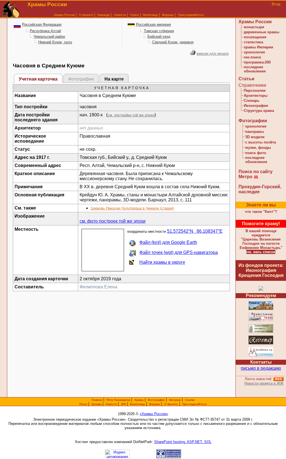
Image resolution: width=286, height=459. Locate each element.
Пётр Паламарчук (118, 399)
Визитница (150, 15)
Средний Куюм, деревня (173, 42)
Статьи (246, 78)
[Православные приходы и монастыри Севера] (261, 331)
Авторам (175, 399)
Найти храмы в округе (162, 262)
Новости (120, 15)
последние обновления (255, 69)
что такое (261, 212)
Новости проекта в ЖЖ (263, 383)
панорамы (254, 132)
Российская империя (153, 24)
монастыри (254, 27)
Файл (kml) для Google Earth (168, 242)
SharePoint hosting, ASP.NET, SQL (182, 442)
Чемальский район (49, 36)
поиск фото (255, 153)
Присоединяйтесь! (191, 15)
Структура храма (259, 111)
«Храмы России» (154, 414)
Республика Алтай (45, 31)
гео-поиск (252, 57)
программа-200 (257, 62)
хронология (254, 52)
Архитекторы (256, 95)
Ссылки (190, 399)
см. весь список (260, 252)
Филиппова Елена (98, 286)
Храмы (139, 399)
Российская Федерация (41, 24)
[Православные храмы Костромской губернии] (261, 320)
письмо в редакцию (261, 368)
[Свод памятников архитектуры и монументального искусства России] (261, 309)
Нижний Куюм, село (55, 42)
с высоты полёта (260, 142)
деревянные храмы (261, 32)
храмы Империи (258, 47)
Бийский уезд (158, 36)
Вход (276, 4)
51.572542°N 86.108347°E (195, 231)
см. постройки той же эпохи (131, 115)
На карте (114, 79)
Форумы (168, 15)
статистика (253, 42)
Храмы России (64, 15)
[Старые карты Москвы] (261, 343)
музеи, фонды (258, 147)
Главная (97, 399)
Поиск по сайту (256, 171)
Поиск (134, 15)
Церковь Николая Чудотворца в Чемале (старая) (132, 208)
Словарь (251, 100)
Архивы (96, 404)
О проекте (171, 404)
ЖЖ (123, 404)
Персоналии (255, 90)
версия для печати (212, 53)
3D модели (254, 137)
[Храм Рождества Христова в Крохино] (261, 355)
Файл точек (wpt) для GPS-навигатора (178, 252)
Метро (245, 176)
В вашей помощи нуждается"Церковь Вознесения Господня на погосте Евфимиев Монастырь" (261, 239)
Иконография (256, 105)
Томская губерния (159, 31)
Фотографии (253, 120)
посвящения (255, 37)
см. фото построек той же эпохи (113, 221)
